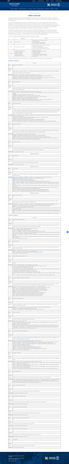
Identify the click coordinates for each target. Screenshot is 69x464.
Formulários (47, 8)
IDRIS (13, 179)
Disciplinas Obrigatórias (13, 60)
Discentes (30, 8)
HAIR (13, 177)
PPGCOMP (14, 4)
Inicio (12, 8)
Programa (15, 8)
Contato (56, 8)
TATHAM (31, 177)
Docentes (35, 8)
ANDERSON (26, 177)
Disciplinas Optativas (13, 215)
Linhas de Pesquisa (22, 8)
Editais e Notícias (40, 8)
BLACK (17, 177)
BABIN (21, 177)
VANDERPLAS (15, 178)
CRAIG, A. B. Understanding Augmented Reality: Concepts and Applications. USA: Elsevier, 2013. (27, 340)
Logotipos (52, 8)
